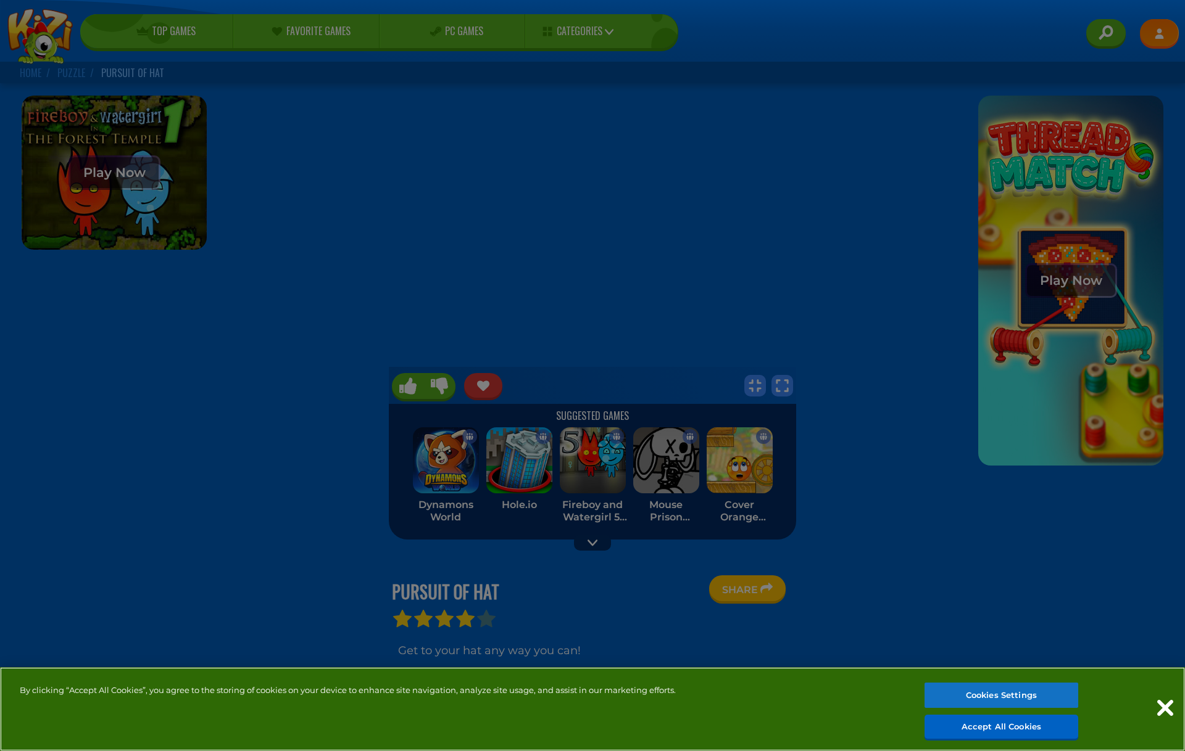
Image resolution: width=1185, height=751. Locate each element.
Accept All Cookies (1001, 726)
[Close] (1165, 707)
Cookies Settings (1001, 695)
